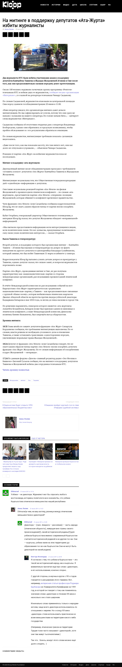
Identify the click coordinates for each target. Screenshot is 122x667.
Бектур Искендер (39, 556)
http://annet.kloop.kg (25, 422)
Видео (66, 5)
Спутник (93, 5)
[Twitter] (10, 34)
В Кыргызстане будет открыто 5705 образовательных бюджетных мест (17, 406)
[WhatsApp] (27, 34)
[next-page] (7, 475)
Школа (83, 5)
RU (109, 5)
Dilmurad (15, 491)
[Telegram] (21, 34)
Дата (74, 5)
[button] (116, 4)
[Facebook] (5, 34)
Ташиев (36, 380)
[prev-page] (4, 475)
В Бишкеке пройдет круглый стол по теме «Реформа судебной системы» (62, 406)
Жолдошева (14, 380)
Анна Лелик (9, 29)
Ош (29, 380)
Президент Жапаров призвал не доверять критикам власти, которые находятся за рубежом (41, 464)
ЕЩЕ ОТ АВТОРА (38, 438)
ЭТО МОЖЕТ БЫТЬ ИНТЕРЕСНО (16, 438)
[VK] (16, 34)
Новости (44, 5)
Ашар (102, 5)
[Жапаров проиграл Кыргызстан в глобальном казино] (67, 451)
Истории (56, 5)
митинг (23, 380)
